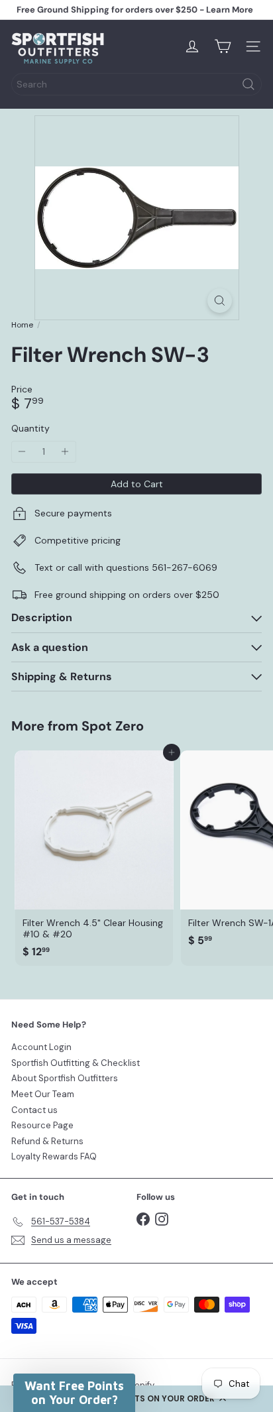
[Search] (248, 84)
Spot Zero (113, 726)
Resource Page (42, 1125)
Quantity (30, 428)
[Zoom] (219, 300)
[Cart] (222, 46)
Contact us (34, 1110)
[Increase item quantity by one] (65, 452)
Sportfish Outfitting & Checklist (75, 1063)
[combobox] (136, 84)
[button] (136, 1398)
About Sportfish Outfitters (64, 1078)
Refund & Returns (47, 1141)
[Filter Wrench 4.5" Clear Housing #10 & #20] (94, 858)
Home (22, 324)
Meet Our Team (42, 1094)
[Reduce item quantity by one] (22, 452)
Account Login (41, 1047)
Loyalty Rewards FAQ (54, 1156)
